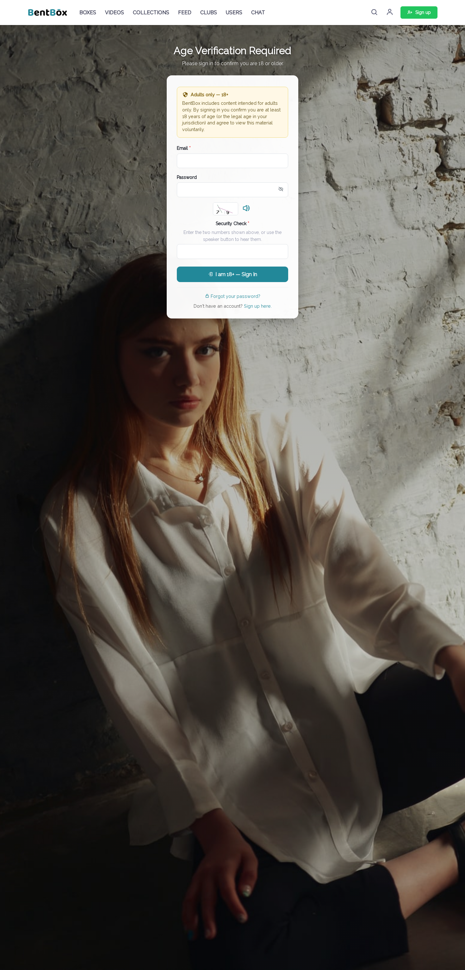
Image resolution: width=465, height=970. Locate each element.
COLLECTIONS (151, 12)
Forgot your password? (235, 296)
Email (184, 148)
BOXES (87, 12)
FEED (184, 12)
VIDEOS (114, 12)
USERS (234, 12)
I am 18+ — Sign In (236, 274)
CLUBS (208, 12)
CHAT (258, 12)
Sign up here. (258, 306)
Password (187, 177)
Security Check (232, 223)
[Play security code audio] (246, 208)
